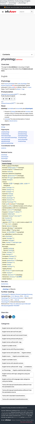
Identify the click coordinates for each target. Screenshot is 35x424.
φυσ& (10, 85)
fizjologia (8, 254)
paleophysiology (5, 141)
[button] (2, 316)
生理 (10, 183)
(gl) (12, 199)
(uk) (14, 274)
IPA (16, 94)
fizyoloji (9, 272)
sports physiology (22, 139)
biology (13, 111)
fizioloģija (9, 238)
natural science (13, 121)
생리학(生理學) (11, 232)
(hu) (14, 211)
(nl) (12, 191)
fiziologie (10, 258)
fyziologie (8, 187)
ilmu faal (17, 216)
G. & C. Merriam (15, 296)
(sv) (13, 266)
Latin (19, 83)
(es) (13, 262)
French (6, 83)
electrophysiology (6, 135)
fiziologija (11, 240)
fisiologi (11, 216)
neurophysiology (5, 139)
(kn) (14, 227)
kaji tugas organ (17, 242)
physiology (5, 289)
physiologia (24, 83)
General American (6, 103)
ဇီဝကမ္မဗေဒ (11, 177)
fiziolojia (9, 264)
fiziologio (10, 193)
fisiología (9, 262)
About (13, 420)
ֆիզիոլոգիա (12, 167)
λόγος (29, 87)
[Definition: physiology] (2, 289)
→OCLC (25, 296)
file (2, 101)
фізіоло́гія (10, 274)
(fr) (13, 197)
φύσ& (12, 87)
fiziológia (10, 212)
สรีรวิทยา (7, 270)
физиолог (9, 226)
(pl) (12, 254)
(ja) (11, 222)
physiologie (11, 83)
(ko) (16, 232)
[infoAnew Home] (10, 11)
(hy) (17, 167)
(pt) (15, 256)
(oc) (13, 252)
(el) (16, 203)
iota (13, 85)
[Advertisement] (17, 32)
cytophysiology (5, 132)
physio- (19, 89)
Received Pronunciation (8, 94)
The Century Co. (5, 300)
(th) (11, 270)
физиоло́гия (10, 260)
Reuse (28, 420)
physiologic (4, 154)
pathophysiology (22, 132)
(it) (11, 220)
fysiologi (8, 189)
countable (10, 108)
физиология (11, 175)
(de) (14, 201)
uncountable (18, 108)
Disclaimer (18, 420)
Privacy (24, 420)
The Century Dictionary (18, 298)
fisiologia (9, 179)
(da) (12, 189)
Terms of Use (17, 417)
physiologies (29, 108)
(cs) (12, 187)
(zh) (13, 183)
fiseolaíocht (8, 218)
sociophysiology (22, 137)
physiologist (4, 158)
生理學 (21, 183)
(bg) (16, 175)
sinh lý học (12, 276)
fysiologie (8, 191)
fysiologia (9, 195)
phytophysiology (22, 133)
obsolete (7, 119)
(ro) (14, 258)
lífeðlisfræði (10, 214)
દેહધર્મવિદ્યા (10, 206)
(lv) (12, 238)
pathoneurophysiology (7, 143)
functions (28, 111)
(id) (14, 215)
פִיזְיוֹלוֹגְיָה (9, 210)
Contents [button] (6, 54)
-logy (23, 89)
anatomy (3, 148)
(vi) (15, 276)
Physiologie (10, 202)
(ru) (15, 260)
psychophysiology (23, 135)
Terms (32, 420)
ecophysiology (5, 133)
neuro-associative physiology (9, 137)
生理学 (26, 183)
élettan (18, 212)
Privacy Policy (27, 417)
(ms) (11, 242)
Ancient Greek (5, 85)
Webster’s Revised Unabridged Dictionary (21, 294)
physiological (4, 156)
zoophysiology (22, 141)
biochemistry (4, 284)
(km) (11, 230)
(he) (13, 209)
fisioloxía (9, 171)
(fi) (12, 195)
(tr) (11, 272)
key (17, 94)
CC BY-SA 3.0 (24, 415)
